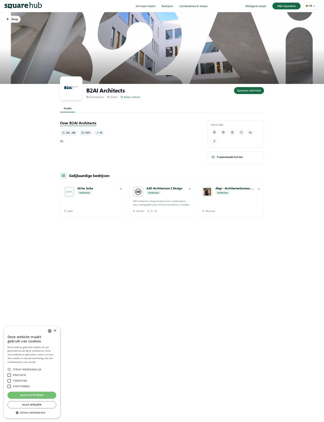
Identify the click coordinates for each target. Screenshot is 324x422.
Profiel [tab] (67, 108)
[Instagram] (241, 132)
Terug (14, 19)
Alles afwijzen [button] (32, 404)
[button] (311, 6)
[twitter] (232, 132)
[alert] (32, 372)
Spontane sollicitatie (249, 90)
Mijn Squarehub (286, 6)
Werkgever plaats (255, 6)
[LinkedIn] (250, 132)
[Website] (214, 132)
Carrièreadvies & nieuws (193, 6)
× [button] (54, 330)
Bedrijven (167, 6)
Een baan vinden (145, 6)
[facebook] (214, 141)
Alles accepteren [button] (31, 395)
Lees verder (29, 362)
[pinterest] (223, 132)
